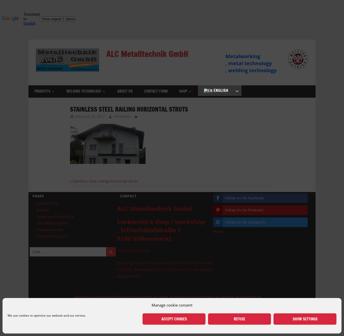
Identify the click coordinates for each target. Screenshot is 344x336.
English (220, 90)
